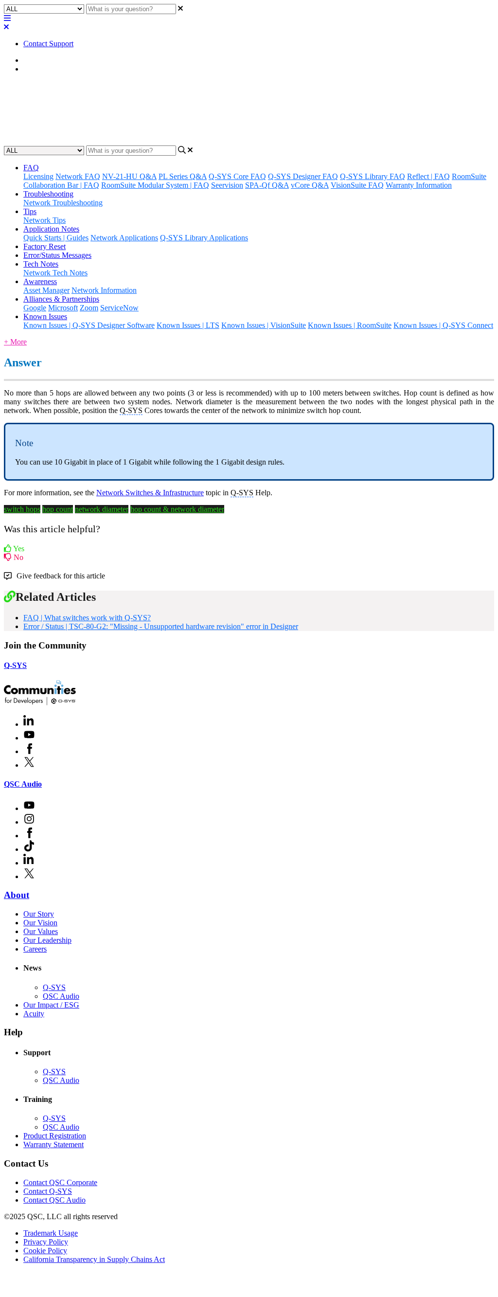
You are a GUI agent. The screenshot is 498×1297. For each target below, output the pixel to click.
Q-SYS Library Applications (204, 238)
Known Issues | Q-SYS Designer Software (89, 325)
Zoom (89, 308)
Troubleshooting (48, 194)
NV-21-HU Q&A (129, 176)
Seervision (227, 185)
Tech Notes (40, 264)
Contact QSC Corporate (60, 1182)
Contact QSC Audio (54, 1200)
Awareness (40, 281)
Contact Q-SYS (47, 1191)
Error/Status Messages (57, 255)
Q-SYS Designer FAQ (303, 176)
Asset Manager (46, 290)
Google (34, 308)
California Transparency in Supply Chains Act (94, 1259)
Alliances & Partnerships (61, 299)
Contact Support (48, 43)
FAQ (31, 69)
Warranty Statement (53, 1144)
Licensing (38, 176)
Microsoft (63, 308)
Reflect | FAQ (428, 176)
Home (32, 60)
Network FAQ (77, 176)
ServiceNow (119, 308)
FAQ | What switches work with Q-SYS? (87, 617)
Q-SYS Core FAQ (237, 176)
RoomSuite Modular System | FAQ (155, 185)
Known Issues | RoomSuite (349, 325)
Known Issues (45, 316)
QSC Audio (23, 784)
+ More (15, 342)
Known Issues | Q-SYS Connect (443, 325)
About (16, 895)
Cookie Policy (45, 1250)
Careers (35, 949)
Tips (29, 211)
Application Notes (51, 229)
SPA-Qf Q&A (267, 185)
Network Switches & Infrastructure (150, 492)
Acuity (33, 1013)
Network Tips (44, 220)
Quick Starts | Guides (56, 238)
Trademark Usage (50, 1233)
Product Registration (54, 1136)
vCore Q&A (310, 185)
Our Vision (40, 923)
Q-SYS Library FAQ (372, 176)
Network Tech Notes (55, 273)
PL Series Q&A (183, 176)
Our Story (38, 914)
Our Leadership (47, 940)
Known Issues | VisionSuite (263, 325)
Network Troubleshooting (63, 202)
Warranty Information (419, 185)
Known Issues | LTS (188, 325)
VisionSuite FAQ (357, 185)
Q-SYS (15, 665)
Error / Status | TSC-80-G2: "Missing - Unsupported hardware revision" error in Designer (160, 626)
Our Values (40, 931)
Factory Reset (44, 246)
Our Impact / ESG (51, 1005)
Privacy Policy (45, 1242)
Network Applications (124, 238)
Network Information (104, 290)
